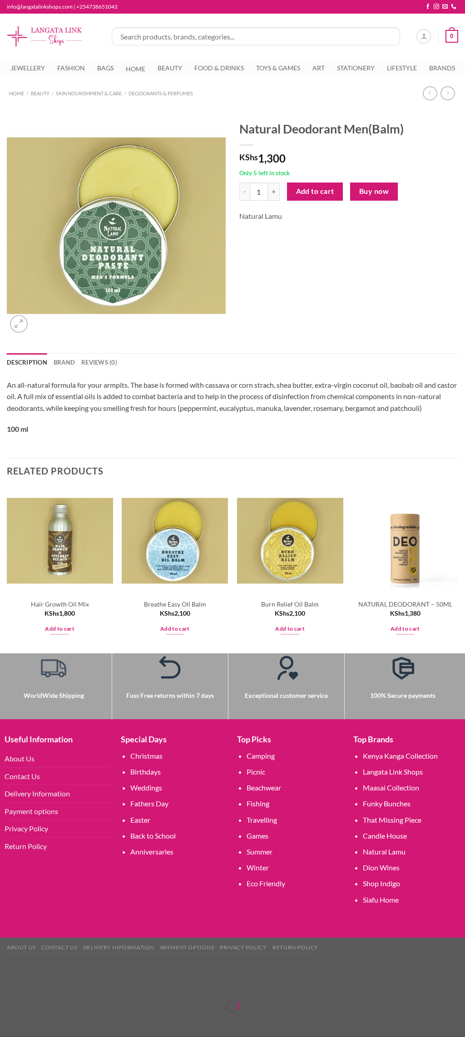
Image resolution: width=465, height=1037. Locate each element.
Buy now (374, 191)
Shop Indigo (381, 883)
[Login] (423, 36)
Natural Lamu (260, 216)
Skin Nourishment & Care (89, 93)
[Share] (61, 983)
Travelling (262, 819)
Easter (140, 819)
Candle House (385, 835)
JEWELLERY (27, 68)
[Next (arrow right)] (35, 1021)
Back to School (153, 835)
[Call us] (453, 7)
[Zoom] (19, 324)
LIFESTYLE (402, 68)
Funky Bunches (387, 803)
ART (318, 68)
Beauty (40, 93)
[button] (2, 968)
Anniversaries (151, 851)
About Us (20, 758)
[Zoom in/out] (9, 983)
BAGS (105, 68)
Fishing (258, 803)
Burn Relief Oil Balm (290, 604)
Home (16, 93)
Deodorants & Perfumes (161, 93)
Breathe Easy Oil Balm (175, 604)
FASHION (71, 68)
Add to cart (315, 191)
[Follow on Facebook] (427, 7)
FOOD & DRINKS (219, 68)
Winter (258, 867)
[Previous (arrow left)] (9, 1021)
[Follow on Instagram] (436, 7)
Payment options (31, 811)
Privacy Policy (26, 828)
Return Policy (26, 846)
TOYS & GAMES (278, 68)
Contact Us (22, 776)
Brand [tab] (64, 362)
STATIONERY (356, 68)
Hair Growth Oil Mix (60, 604)
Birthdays (145, 771)
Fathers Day (149, 803)
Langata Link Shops (393, 771)
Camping (261, 755)
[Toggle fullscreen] (35, 983)
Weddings (146, 787)
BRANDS (442, 68)
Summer (259, 851)
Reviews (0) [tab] (99, 362)
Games (257, 835)
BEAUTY (170, 68)
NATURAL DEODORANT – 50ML (405, 604)
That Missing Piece (392, 819)
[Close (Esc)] (87, 983)
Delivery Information (37, 793)
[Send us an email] (445, 7)
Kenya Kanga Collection (400, 755)
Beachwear (264, 787)
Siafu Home (381, 899)
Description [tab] (27, 362)
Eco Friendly (266, 883)
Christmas (146, 755)
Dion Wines (381, 867)
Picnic (256, 771)
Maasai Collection (391, 787)
